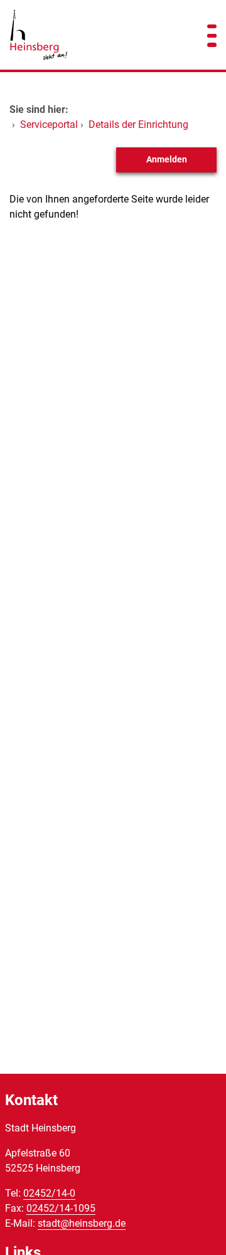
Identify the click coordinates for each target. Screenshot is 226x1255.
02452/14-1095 (60, 1208)
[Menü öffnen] (212, 35)
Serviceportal (49, 124)
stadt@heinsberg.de (82, 1223)
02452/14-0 (49, 1193)
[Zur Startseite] (94, 34)
